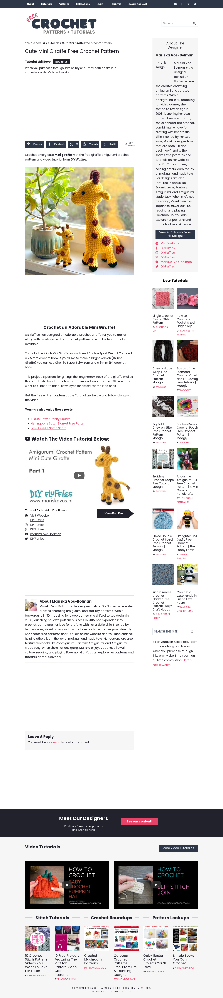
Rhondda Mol (37, 975)
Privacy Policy (102, 991)
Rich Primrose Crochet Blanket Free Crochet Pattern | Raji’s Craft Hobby (162, 601)
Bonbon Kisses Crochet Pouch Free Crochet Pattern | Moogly (187, 431)
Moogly (161, 387)
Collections (83, 4)
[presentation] (163, 298)
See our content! (139, 821)
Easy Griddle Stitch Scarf (48, 428)
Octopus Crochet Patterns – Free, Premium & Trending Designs (125, 965)
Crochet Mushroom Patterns (93, 959)
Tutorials (46, 4)
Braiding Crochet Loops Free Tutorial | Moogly (163, 482)
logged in (53, 742)
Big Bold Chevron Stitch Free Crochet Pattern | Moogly (163, 431)
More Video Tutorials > (178, 848)
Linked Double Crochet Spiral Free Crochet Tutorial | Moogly (162, 543)
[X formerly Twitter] (195, 4)
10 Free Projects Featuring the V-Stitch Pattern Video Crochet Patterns (67, 965)
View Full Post (115, 513)
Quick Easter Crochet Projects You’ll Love (154, 961)
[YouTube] (175, 4)
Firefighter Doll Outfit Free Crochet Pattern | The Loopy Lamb (187, 543)
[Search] (192, 631)
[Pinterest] (188, 4)
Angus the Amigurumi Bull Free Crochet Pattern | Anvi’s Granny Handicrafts (187, 485)
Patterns (64, 4)
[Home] (44, 43)
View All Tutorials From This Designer (175, 234)
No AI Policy (123, 991)
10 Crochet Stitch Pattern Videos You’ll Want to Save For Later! (36, 963)
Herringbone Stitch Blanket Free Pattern (58, 423)
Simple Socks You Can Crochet (183, 959)
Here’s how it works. (56, 72)
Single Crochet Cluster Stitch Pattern (162, 319)
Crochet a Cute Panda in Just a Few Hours (187, 597)
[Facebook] (182, 4)
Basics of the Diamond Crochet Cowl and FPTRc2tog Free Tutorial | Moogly (187, 377)
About (30, 4)
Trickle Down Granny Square (51, 419)
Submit (116, 4)
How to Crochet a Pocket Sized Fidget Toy (186, 321)
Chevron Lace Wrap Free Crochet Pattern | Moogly (162, 375)
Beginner (61, 62)
